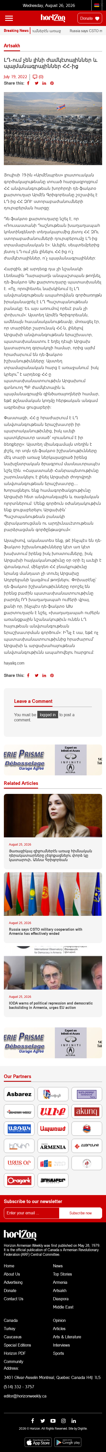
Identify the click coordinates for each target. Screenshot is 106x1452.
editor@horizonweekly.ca (25, 1395)
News (58, 1265)
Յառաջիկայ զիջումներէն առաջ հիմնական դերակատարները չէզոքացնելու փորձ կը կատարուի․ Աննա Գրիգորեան (50, 855)
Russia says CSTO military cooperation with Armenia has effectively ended (45, 931)
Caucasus (13, 1336)
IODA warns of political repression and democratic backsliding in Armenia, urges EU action (51, 1005)
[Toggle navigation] (9, 18)
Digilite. (82, 1428)
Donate (87, 18)
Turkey (9, 1328)
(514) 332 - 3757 (19, 1386)
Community (13, 1361)
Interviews (61, 1344)
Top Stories (62, 1273)
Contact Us (13, 1298)
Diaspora (61, 1298)
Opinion (59, 1320)
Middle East (63, 1306)
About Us (12, 1273)
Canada (11, 1320)
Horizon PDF (15, 1353)
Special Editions (17, 1344)
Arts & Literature (67, 1336)
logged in (48, 714)
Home (9, 1265)
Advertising (13, 1282)
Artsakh (59, 1290)
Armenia (60, 1282)
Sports (58, 1353)
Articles (59, 1328)
